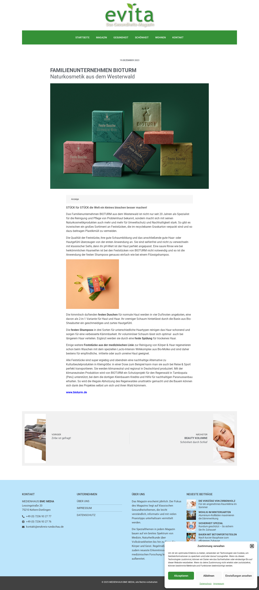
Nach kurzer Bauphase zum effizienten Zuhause (218, 537)
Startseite (82, 37)
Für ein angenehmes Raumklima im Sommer (218, 504)
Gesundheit (120, 37)
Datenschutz (206, 583)
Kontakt (178, 37)
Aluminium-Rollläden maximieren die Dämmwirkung (216, 515)
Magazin (101, 37)
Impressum (218, 583)
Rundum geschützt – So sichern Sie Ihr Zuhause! (216, 526)
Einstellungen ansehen (238, 575)
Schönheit (142, 37)
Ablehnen (208, 575)
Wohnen (160, 37)
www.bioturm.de (76, 392)
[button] (252, 546)
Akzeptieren (181, 575)
